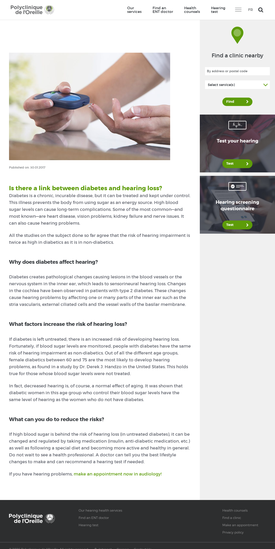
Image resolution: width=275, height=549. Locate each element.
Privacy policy (233, 532)
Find (230, 101)
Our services (134, 10)
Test (230, 163)
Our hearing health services (100, 510)
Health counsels (192, 10)
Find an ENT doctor (163, 10)
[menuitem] (134, 10)
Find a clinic (231, 518)
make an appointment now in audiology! (117, 474)
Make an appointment (240, 525)
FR (250, 9)
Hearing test (218, 10)
